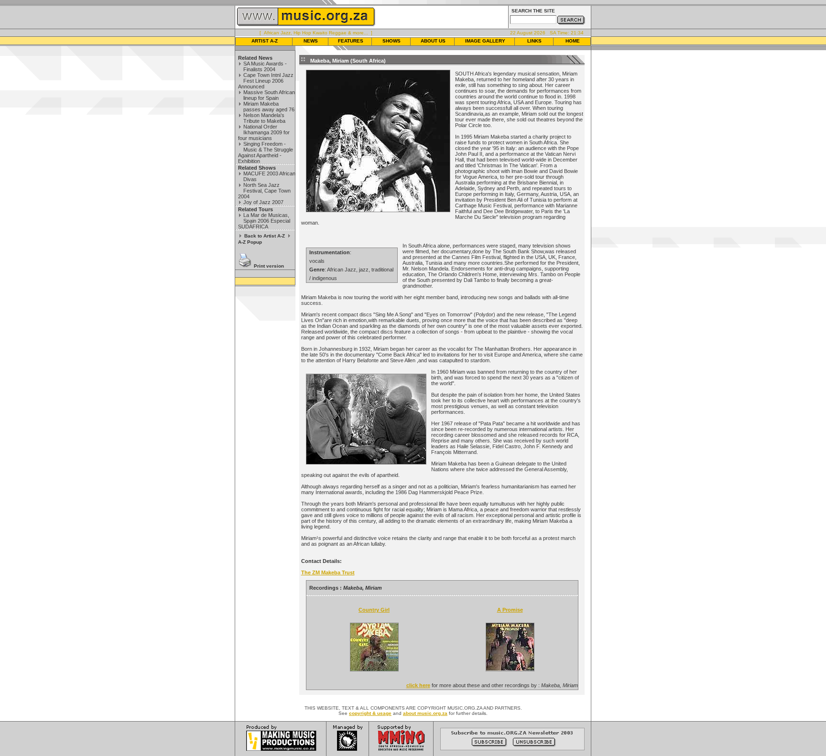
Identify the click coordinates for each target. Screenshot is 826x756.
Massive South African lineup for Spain (269, 95)
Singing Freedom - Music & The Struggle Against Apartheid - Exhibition (265, 152)
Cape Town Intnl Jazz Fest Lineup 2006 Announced (265, 80)
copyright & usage (370, 713)
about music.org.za (425, 713)
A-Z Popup (250, 242)
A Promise (510, 610)
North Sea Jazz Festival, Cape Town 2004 (264, 190)
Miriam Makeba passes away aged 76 (268, 106)
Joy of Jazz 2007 (263, 202)
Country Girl (374, 610)
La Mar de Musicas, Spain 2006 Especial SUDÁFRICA (264, 220)
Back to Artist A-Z (264, 235)
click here (418, 685)
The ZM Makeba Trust (328, 572)
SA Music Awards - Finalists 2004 (265, 66)
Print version (269, 266)
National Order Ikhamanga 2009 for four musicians (264, 132)
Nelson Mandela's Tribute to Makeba (264, 118)
